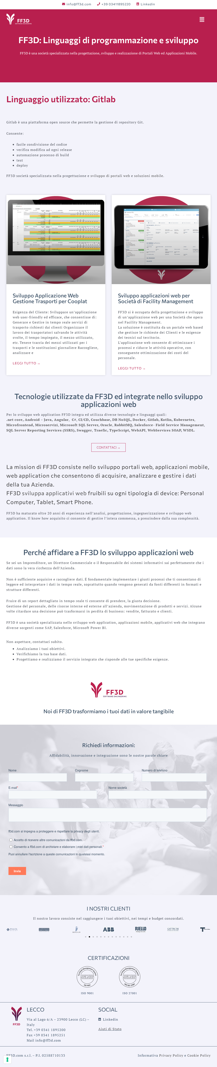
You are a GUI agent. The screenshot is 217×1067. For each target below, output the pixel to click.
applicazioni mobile (135, 622)
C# (74, 419)
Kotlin (166, 419)
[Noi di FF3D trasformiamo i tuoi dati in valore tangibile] (108, 689)
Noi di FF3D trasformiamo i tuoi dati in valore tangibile (108, 711)
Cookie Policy (199, 1055)
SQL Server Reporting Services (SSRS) (40, 430)
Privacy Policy (171, 1055)
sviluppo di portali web (110, 175)
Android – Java (38, 419)
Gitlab (153, 419)
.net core (14, 419)
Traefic (100, 430)
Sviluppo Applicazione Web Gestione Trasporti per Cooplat (50, 298)
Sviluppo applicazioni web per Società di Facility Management (155, 298)
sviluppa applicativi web (54, 493)
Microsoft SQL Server (79, 425)
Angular (61, 419)
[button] (85, 936)
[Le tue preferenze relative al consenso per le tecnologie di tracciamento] (7, 1060)
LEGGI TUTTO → (26, 363)
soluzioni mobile (148, 175)
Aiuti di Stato (110, 1029)
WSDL (188, 430)
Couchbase (100, 419)
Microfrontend (19, 425)
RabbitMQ (123, 425)
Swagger (84, 430)
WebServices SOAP (164, 430)
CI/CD (83, 419)
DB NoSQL (121, 419)
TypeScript (119, 430)
